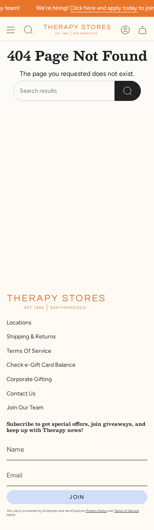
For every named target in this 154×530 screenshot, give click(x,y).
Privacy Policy (96, 511)
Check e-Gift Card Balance (41, 364)
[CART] (142, 30)
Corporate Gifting (29, 379)
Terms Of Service (29, 350)
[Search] (128, 91)
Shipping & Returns (31, 336)
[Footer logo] (56, 303)
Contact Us (21, 393)
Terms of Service (126, 511)
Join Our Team (25, 407)
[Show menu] (10, 30)
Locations (19, 322)
